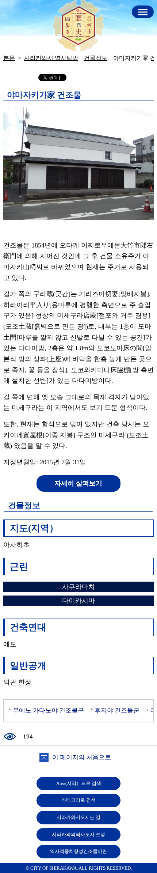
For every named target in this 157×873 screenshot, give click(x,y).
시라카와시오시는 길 (78, 817)
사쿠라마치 (78, 586)
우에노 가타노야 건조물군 (48, 710)
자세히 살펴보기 (78, 483)
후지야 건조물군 (117, 710)
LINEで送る (136, 78)
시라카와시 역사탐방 (78, 25)
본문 (9, 57)
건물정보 (95, 57)
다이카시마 (78, 600)
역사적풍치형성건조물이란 (78, 851)
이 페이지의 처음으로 (81, 757)
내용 (143, 11)
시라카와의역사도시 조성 (78, 834)
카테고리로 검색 (78, 800)
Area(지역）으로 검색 (78, 783)
